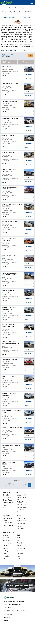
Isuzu (19, 538)
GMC (18, 535)
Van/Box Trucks (8, 502)
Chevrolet (6, 538)
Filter (31, 55)
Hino (18, 556)
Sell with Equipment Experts (17, 586)
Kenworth (6, 545)
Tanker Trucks (7, 508)
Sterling (5, 551)
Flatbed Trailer (21, 518)
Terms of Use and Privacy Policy (12, 604)
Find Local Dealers (17, 571)
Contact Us (7, 617)
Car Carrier (20, 529)
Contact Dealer (29, 78)
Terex (19, 545)
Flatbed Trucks (7, 500)
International (7, 543)
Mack (19, 540)
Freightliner (6, 540)
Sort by (4, 61)
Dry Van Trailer (21, 521)
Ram (18, 559)
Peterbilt (20, 543)
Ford (4, 559)
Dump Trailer (21, 523)
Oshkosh (5, 548)
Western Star (21, 548)
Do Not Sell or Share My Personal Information (16, 611)
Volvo (4, 553)
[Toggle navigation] (31, 3)
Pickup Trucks (7, 523)
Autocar (5, 535)
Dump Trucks (7, 505)
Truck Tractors (7, 497)
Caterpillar (6, 556)
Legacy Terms (8, 608)
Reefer (19, 526)
